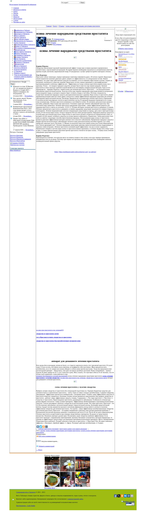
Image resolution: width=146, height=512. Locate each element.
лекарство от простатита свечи (96, 378)
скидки (42, 430)
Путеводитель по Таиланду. (23, 41)
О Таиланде (18, 71)
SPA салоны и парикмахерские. (24, 48)
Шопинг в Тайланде (21, 46)
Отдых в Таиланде (20, 66)
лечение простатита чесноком (48, 429)
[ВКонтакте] (38, 427)
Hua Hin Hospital (123, 61)
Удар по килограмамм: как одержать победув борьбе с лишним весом (23, 76)
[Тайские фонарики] (82, 471)
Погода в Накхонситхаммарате (20, 139)
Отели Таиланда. (20, 59)
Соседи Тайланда (20, 37)
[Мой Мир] (46, 427)
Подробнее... (29, 96)
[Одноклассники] (43, 427)
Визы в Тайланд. (19, 35)
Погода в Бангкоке (16, 135)
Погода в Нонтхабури (17, 141)
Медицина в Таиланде (21, 62)
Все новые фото (49, 488)
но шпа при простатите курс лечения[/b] (50, 330)
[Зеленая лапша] (52, 486)
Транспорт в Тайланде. (22, 34)
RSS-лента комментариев (47, 436)
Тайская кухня (19, 64)
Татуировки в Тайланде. (22, 55)
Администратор (58, 39)
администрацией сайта (75, 499)
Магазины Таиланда (21, 57)
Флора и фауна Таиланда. (22, 52)
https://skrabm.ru (15, 150)
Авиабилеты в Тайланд (22, 30)
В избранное (32, 4)
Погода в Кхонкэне (16, 137)
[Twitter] (41, 427)
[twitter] (120, 91)
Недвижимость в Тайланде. (23, 32)
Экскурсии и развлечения (22, 60)
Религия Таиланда (20, 69)
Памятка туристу (20, 73)
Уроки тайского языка (21, 39)
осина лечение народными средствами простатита (83, 26)
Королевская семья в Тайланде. (24, 44)
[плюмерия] (67, 471)
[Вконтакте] (129, 91)
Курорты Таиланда (20, 53)
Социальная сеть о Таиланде (26, 492)
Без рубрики (57, 44)
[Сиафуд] (52, 471)
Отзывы (61, 26)
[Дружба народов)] (82, 486)
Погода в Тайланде (20, 68)
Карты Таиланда (19, 43)
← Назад (39, 450)
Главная (48, 26)
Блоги (55, 26)
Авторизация (22, 4)
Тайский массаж (19, 50)
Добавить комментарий (46, 446)
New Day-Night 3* (123, 71)
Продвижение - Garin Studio (25, 506)
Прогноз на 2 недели (17, 145)
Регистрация (13, 4)
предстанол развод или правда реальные (73, 429)
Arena (120, 67)
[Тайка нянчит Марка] (67, 486)
